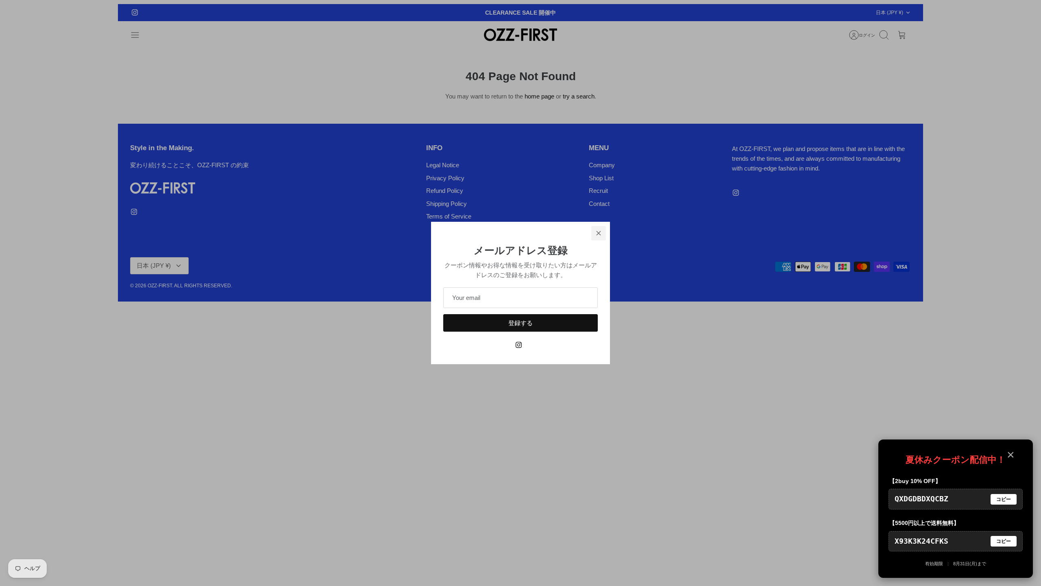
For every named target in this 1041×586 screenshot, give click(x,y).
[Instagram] (519, 345)
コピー (1003, 499)
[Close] (598, 233)
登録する (520, 322)
